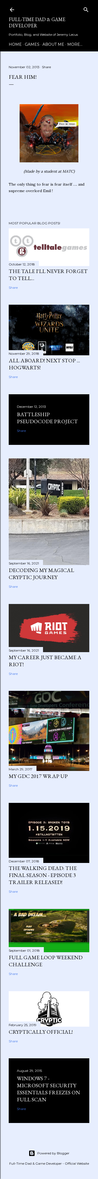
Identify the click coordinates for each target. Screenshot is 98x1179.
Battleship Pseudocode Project (47, 418)
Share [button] (46, 67)
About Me (53, 44)
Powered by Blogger (53, 1153)
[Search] (86, 8)
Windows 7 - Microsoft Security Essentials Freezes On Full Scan (48, 1089)
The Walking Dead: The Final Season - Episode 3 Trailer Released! (43, 875)
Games (32, 44)
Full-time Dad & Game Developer (37, 22)
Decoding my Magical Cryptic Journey (41, 574)
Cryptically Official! (41, 1031)
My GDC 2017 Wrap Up (38, 776)
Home (15, 44)
